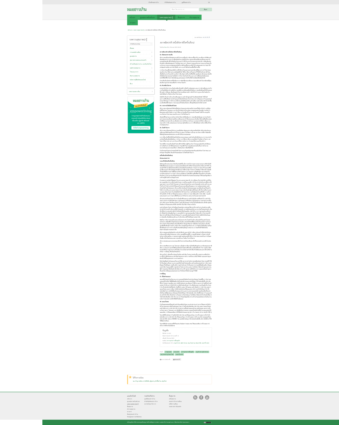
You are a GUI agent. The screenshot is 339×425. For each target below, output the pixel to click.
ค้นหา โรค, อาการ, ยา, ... (179, 10)
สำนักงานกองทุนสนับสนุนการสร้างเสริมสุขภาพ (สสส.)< (147, 422)
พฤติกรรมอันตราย (135, 68)
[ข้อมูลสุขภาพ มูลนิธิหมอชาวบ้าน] (136, 10)
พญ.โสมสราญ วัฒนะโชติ (194, 343)
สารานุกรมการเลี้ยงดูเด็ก (173, 340)
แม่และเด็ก (176, 352)
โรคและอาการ (134, 72)
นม (134, 381)
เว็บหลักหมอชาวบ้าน (153, 2)
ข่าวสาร (132, 23)
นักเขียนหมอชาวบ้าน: (168, 343)
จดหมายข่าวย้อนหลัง (175, 406)
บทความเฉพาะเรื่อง (134, 91)
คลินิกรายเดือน (173, 404)
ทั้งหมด (132, 48)
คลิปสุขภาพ (172, 399)
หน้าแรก (132, 17)
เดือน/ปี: (165, 338)
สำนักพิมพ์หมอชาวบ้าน (170, 2)
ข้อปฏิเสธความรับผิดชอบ (134, 416)
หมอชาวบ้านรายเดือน (175, 401)
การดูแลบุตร (168, 352)
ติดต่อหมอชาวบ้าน (132, 414)
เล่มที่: (175, 336)
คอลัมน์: (165, 340)
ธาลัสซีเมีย (146, 381)
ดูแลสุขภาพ (133, 56)
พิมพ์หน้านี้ (177, 359)
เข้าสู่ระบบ (209, 2)
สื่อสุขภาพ (181, 17)
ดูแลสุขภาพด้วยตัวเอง (147, 17)
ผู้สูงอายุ (152, 381)
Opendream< (185, 422)
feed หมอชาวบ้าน (195, 397)
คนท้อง (140, 381)
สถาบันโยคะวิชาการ (150, 404)
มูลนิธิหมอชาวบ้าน (186, 2)
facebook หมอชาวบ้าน (201, 397)
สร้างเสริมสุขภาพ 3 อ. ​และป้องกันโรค (140, 64)
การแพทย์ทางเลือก (135, 52)
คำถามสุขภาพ (194, 17)
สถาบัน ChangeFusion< (168, 422)
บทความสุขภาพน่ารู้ (166, 17)
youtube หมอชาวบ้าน (207, 397)
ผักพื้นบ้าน (158, 381)
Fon (165, 47)
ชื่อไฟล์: (165, 333)
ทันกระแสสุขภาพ (135, 76)
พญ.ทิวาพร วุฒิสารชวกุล (180, 343)
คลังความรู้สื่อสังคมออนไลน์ (138, 79)
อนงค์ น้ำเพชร (205, 343)
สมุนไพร (164, 381)
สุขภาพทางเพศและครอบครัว (138, 60)
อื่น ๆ (131, 83)
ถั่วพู (136, 381)
